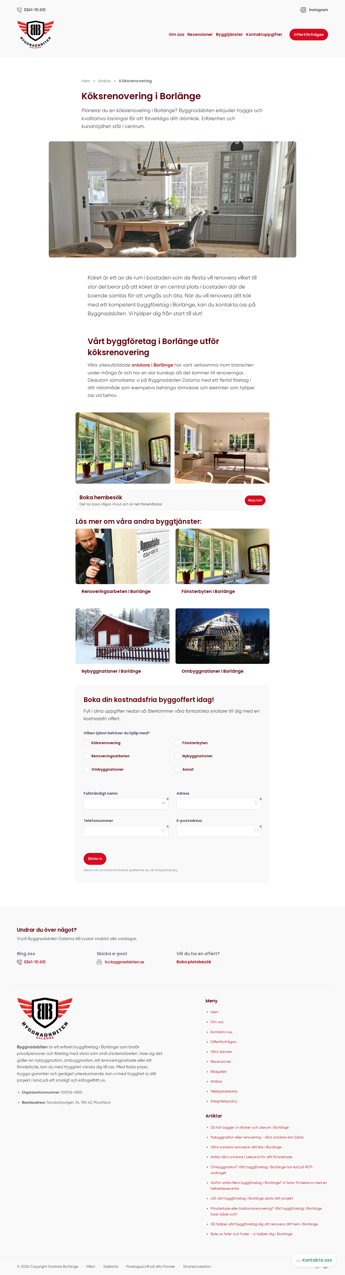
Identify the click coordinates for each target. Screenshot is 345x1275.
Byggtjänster (229, 34)
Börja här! (255, 500)
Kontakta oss (221, 1032)
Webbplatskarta (224, 1091)
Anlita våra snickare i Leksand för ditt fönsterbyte (251, 1157)
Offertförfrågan (309, 34)
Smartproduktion (197, 1266)
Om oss (176, 34)
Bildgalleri (219, 1072)
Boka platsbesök (194, 962)
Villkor (90, 1266)
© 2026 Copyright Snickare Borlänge (47, 1266)
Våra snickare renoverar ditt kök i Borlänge (246, 1147)
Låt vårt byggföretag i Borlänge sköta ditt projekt (252, 1198)
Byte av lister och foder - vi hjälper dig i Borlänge (251, 1234)
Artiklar (216, 1081)
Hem (214, 1012)
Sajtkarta (110, 1266)
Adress (183, 793)
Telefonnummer (98, 820)
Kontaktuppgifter (264, 34)
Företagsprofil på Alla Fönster (150, 1266)
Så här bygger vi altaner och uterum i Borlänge (250, 1127)
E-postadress (189, 820)
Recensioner (200, 34)
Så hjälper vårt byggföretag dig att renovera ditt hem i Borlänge (264, 1224)
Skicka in (95, 858)
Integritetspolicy (224, 1101)
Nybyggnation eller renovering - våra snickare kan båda (257, 1137)
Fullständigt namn (101, 793)
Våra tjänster (221, 1052)
